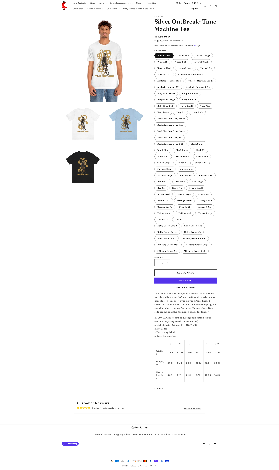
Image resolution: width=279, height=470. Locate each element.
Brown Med (163, 194)
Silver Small (182, 156)
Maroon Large (165, 175)
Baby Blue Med (190, 93)
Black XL (200, 150)
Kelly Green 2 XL (166, 238)
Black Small (197, 144)
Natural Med (164, 68)
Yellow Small (164, 213)
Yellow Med (185, 213)
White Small (164, 55)
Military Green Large (197, 244)
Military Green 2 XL (195, 251)
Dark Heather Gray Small (171, 118)
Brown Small (196, 188)
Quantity (158, 257)
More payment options (185, 287)
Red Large (197, 181)
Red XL (161, 188)
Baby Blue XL (189, 99)
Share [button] (160, 388)
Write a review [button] (192, 408)
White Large (203, 55)
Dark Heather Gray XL (169, 137)
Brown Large (184, 194)
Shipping (158, 41)
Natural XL (206, 68)
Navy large (163, 112)
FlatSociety (134, 466)
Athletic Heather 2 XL (198, 87)
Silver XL (183, 163)
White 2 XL (180, 62)
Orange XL (185, 207)
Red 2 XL (177, 188)
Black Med (163, 150)
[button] (102, 3)
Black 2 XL (163, 156)
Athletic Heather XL (168, 87)
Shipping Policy (122, 434)
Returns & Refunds (142, 434)
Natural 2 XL (164, 74)
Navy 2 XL (197, 112)
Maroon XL (186, 175)
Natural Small (201, 62)
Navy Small (187, 106)
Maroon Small (165, 169)
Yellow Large (205, 213)
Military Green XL (167, 251)
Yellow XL (162, 219)
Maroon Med (186, 169)
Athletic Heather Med (169, 81)
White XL (162, 62)
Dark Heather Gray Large (171, 131)
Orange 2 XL (204, 207)
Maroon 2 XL (206, 175)
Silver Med (202, 156)
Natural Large (185, 68)
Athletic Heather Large (200, 81)
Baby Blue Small (166, 93)
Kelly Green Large (167, 232)
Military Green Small (194, 238)
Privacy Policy (162, 434)
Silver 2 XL (201, 163)
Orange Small (184, 200)
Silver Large (164, 163)
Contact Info (179, 434)
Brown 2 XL (163, 200)
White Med (184, 55)
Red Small (162, 181)
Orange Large (164, 207)
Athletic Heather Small (190, 74)
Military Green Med (168, 244)
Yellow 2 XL (181, 219)
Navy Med (205, 106)
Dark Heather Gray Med (170, 125)
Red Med (180, 181)
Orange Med (205, 200)
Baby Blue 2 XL (165, 106)
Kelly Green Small (167, 226)
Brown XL (203, 194)
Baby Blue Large (166, 99)
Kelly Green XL (192, 232)
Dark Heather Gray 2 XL (170, 144)
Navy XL (180, 112)
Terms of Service (102, 434)
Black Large (182, 150)
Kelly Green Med (193, 226)
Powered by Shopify (148, 466)
